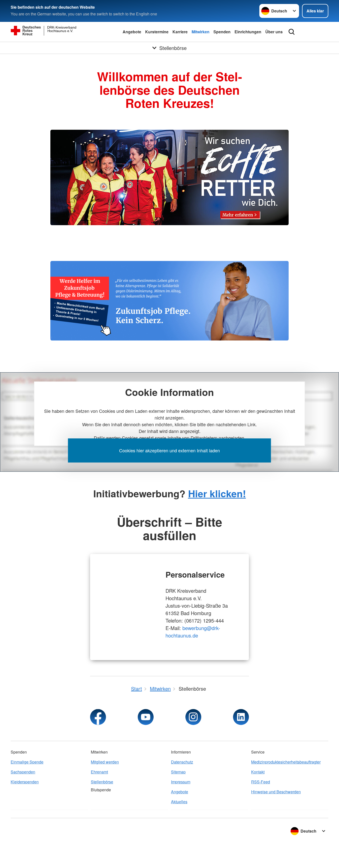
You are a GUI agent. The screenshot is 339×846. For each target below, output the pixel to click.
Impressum (180, 782)
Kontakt (258, 772)
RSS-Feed (260, 782)
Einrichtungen (248, 32)
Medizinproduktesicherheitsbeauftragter (286, 762)
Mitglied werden (105, 762)
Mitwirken (200, 32)
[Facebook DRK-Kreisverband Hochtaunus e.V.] (98, 717)
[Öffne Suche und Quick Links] (292, 32)
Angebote (132, 32)
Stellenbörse (102, 782)
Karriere (180, 32)
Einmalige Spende (27, 762)
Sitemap (178, 772)
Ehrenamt (99, 772)
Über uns (274, 32)
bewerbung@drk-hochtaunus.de (193, 631)
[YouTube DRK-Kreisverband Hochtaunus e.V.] (146, 717)
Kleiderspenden (25, 782)
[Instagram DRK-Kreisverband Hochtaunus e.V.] (193, 717)
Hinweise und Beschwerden (276, 792)
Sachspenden (23, 772)
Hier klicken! (217, 493)
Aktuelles (179, 801)
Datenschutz (182, 762)
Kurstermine (157, 32)
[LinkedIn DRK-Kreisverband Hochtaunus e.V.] (241, 717)
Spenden (222, 32)
